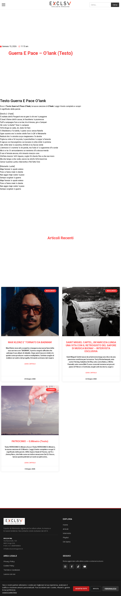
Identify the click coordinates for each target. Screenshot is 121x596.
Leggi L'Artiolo (30, 364)
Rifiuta (96, 589)
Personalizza (110, 589)
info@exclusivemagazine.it (13, 549)
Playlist (66, 537)
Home (65, 525)
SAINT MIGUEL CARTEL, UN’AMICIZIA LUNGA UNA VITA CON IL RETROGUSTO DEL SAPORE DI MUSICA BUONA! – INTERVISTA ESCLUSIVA (91, 347)
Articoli (65, 529)
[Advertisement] (40, 24)
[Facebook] (71, 566)
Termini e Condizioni (12, 570)
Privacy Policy (9, 561)
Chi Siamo (67, 542)
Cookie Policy (9, 565)
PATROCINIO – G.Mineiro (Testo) (30, 441)
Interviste (67, 533)
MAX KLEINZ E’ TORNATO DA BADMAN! (30, 342)
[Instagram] (65, 566)
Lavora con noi (9, 574)
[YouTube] (84, 566)
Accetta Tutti (81, 589)
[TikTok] (78, 566)
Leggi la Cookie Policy (9, 593)
